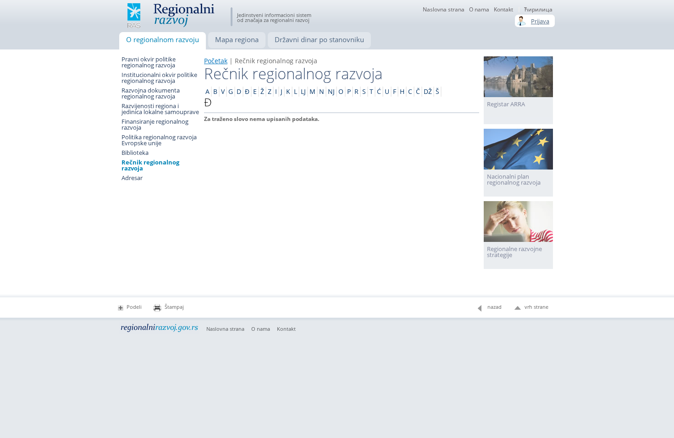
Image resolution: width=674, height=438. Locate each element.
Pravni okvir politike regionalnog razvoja (149, 62)
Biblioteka (135, 153)
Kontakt (503, 9)
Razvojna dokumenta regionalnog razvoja (151, 93)
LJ (303, 91)
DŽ (428, 91)
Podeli (134, 306)
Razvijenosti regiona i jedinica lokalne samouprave (160, 109)
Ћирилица (538, 9)
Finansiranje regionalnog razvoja (155, 125)
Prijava (540, 21)
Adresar (132, 178)
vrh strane (536, 306)
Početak (215, 60)
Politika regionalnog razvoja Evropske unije (159, 140)
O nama (260, 329)
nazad (494, 306)
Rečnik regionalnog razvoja (150, 165)
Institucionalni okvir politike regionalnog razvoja (159, 78)
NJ (331, 91)
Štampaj (174, 306)
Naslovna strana (443, 9)
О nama (479, 9)
